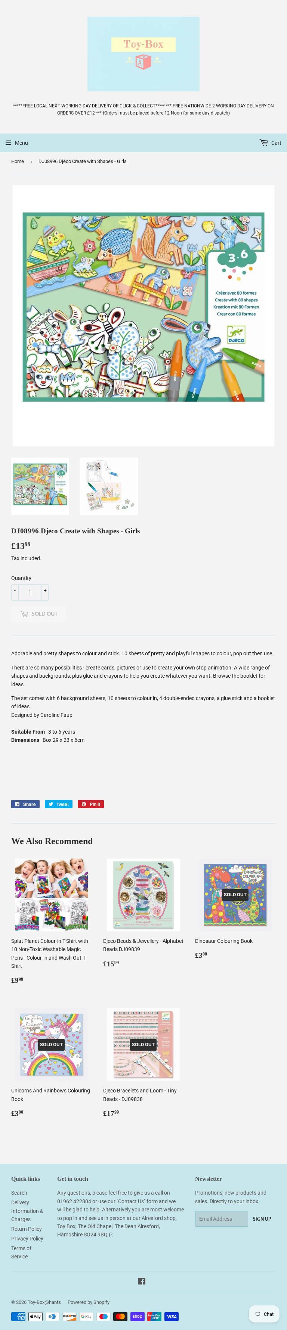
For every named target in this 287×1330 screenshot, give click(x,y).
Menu (21, 143)
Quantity (21, 578)
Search (19, 1193)
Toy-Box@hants (44, 1302)
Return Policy (26, 1229)
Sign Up (262, 1219)
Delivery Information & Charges (27, 1210)
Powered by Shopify (88, 1302)
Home (17, 161)
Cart (275, 143)
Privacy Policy (27, 1239)
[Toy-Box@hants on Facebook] (142, 1282)
